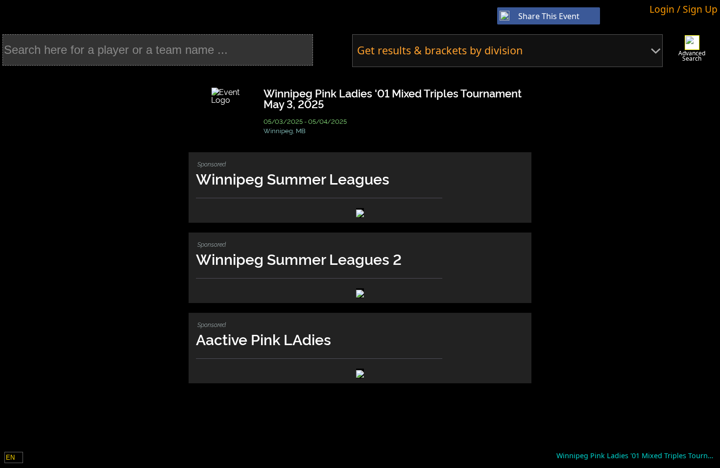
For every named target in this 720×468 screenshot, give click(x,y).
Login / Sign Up (683, 9)
